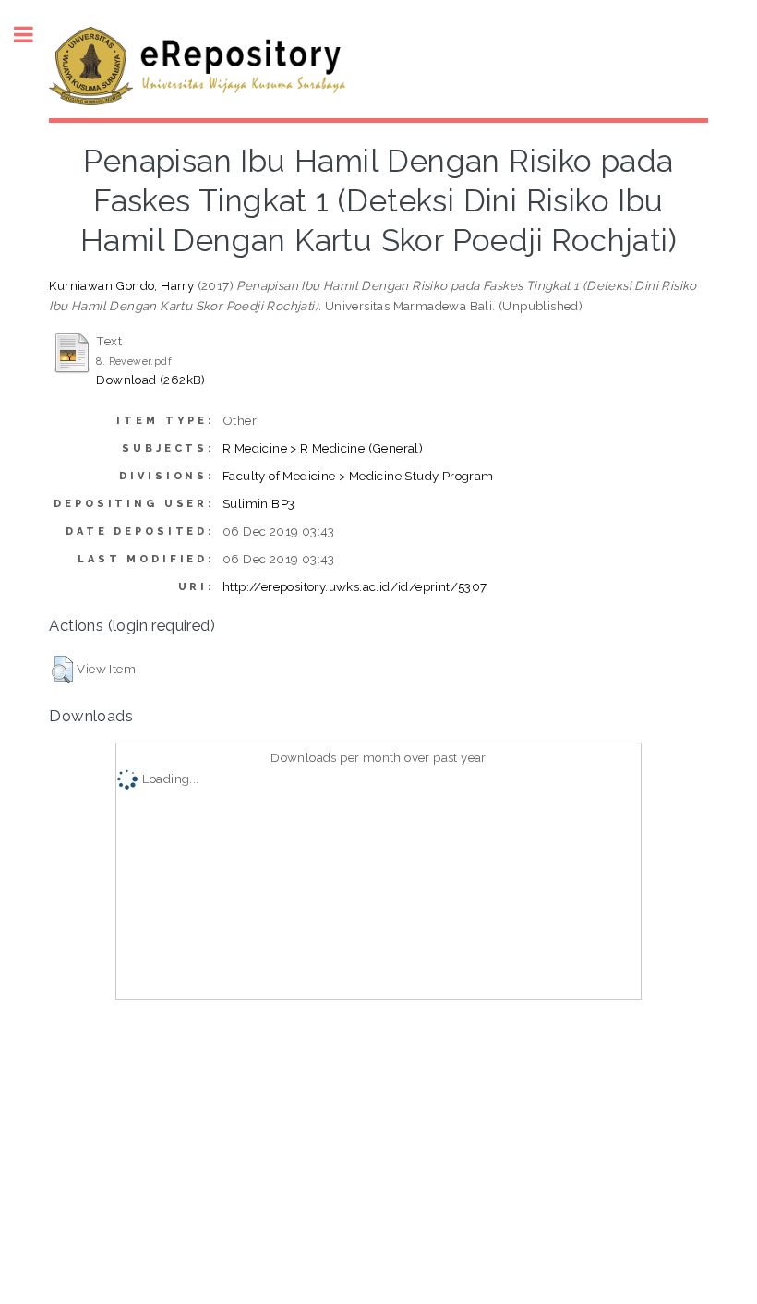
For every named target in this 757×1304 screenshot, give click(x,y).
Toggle (33, 34)
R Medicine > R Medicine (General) (322, 448)
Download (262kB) (150, 379)
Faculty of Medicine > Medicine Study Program (358, 475)
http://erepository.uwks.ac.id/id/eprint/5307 (354, 586)
